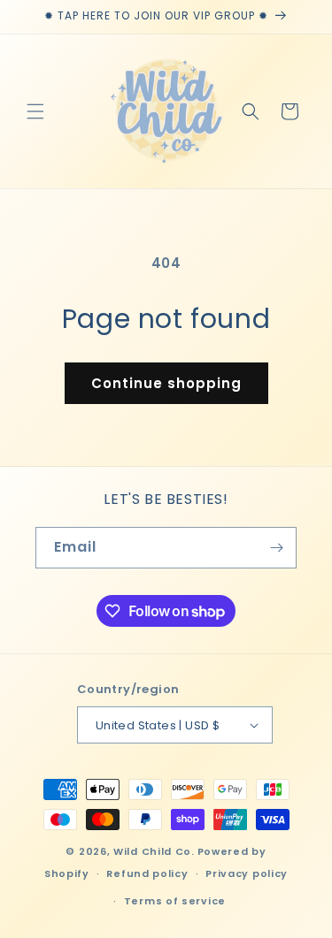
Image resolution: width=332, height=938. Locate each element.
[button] (35, 111)
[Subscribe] (276, 547)
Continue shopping (166, 383)
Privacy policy (246, 873)
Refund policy (147, 873)
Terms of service (175, 901)
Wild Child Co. (154, 851)
